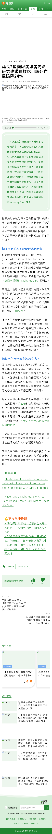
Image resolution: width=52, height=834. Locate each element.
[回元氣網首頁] (9, 3)
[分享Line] (19, 14)
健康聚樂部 (22, 819)
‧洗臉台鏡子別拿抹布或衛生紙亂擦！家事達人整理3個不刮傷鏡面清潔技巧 (25, 549)
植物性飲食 (23, 566)
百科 (41, 8)
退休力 (16, 824)
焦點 (4, 8)
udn (3, 61)
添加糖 (22, 403)
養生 (12, 8)
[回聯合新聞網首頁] (3, 3)
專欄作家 (34, 824)
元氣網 (9, 61)
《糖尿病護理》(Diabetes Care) (21, 280)
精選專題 (32, 819)
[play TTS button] (13, 128)
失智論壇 (22, 8)
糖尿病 (10, 156)
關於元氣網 (10, 819)
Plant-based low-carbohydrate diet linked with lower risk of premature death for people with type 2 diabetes (25, 483)
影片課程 (7, 666)
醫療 (33, 8)
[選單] (48, 3)
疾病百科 (42, 819)
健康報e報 (13, 807)
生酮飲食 (17, 311)
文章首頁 (25, 824)
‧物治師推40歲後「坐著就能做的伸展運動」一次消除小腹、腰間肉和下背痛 (25, 528)
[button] (48, 8)
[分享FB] (6, 14)
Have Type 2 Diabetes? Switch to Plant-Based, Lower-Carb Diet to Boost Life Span (25, 501)
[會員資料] (44, 3)
